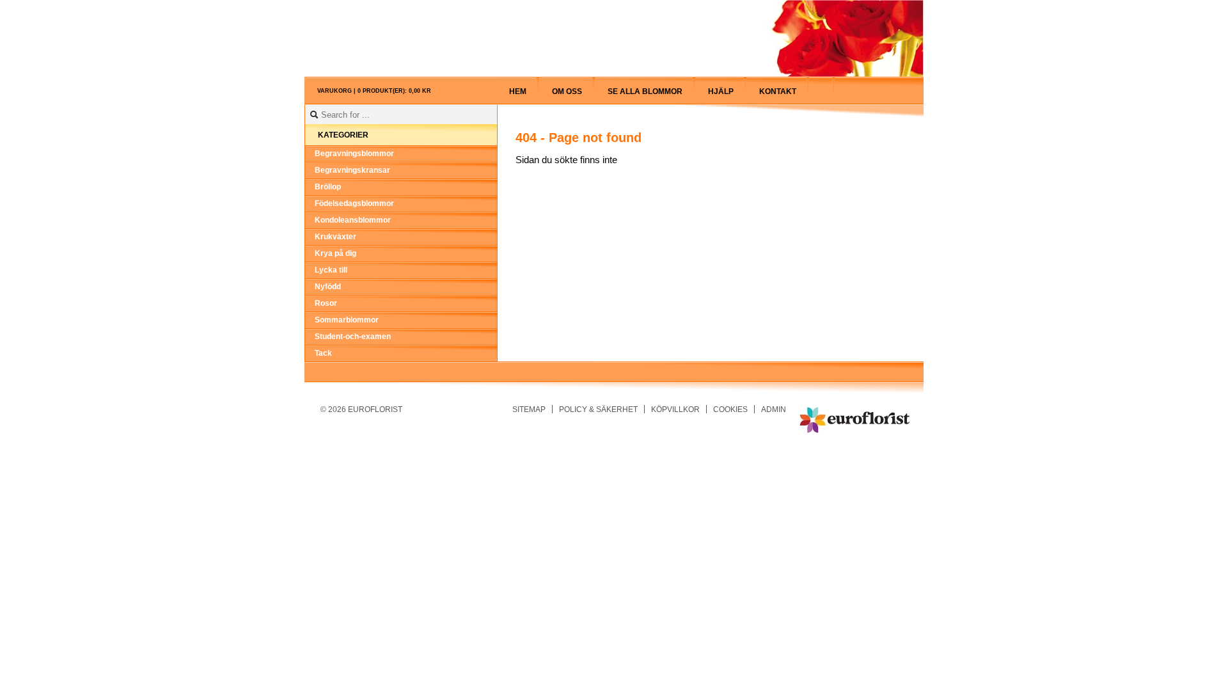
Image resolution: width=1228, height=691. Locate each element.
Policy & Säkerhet (598, 409)
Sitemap (529, 409)
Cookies (730, 409)
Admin (773, 409)
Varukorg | (374, 91)
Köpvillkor (675, 409)
